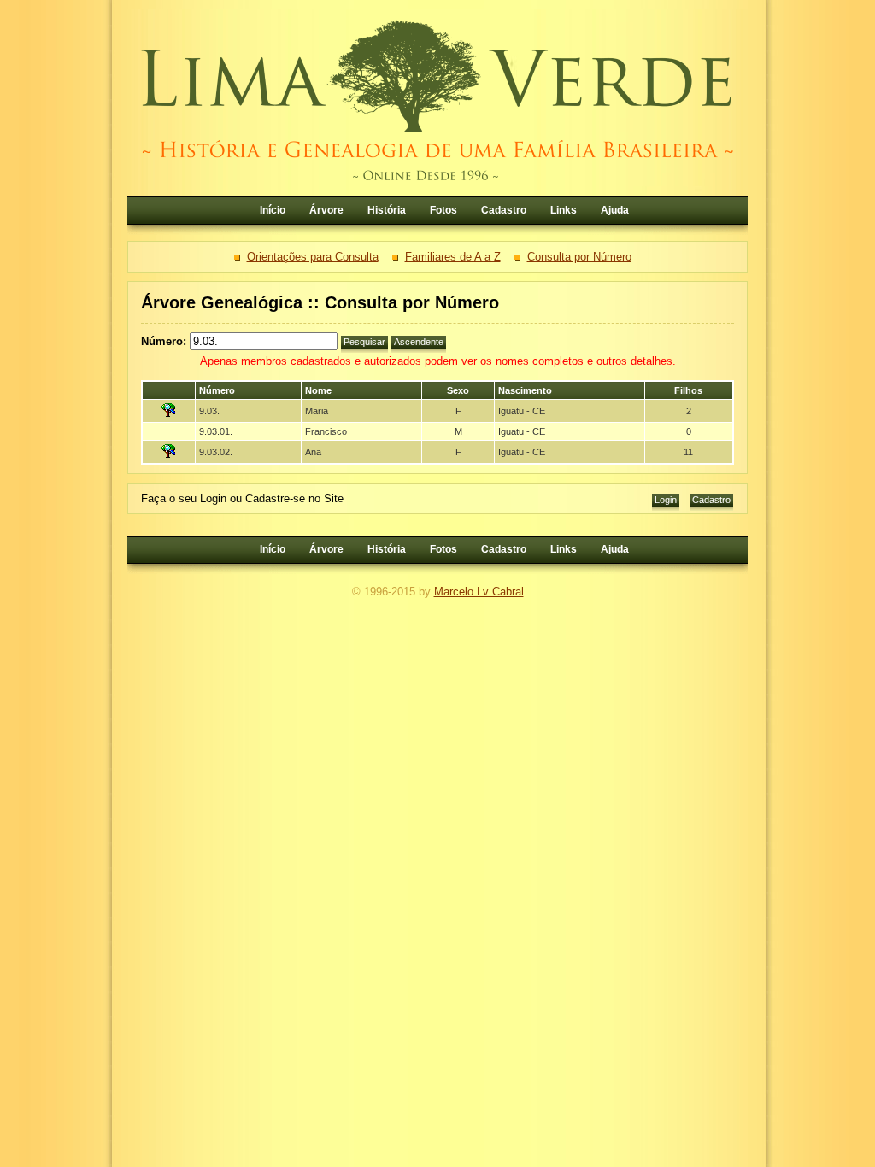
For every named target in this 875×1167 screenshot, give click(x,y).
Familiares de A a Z (453, 256)
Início (272, 210)
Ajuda (615, 210)
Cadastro (503, 210)
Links (563, 210)
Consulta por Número (579, 256)
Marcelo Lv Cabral (479, 591)
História (386, 210)
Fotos (443, 210)
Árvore (326, 210)
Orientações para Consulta (313, 256)
